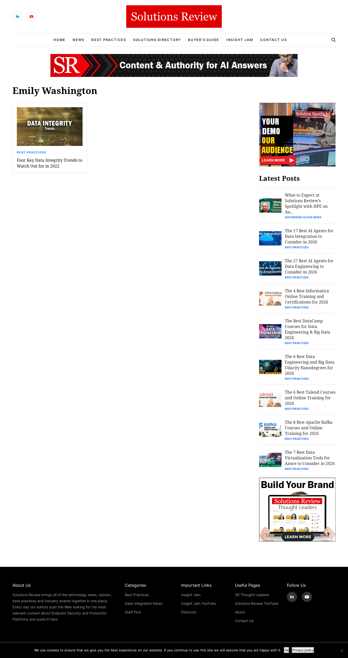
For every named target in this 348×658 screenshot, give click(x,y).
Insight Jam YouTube (198, 603)
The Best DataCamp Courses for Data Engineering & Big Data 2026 (307, 329)
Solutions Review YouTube (256, 603)
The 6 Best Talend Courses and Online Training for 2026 (310, 397)
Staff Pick (133, 612)
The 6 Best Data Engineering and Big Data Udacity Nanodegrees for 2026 (309, 365)
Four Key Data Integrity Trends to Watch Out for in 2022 (49, 163)
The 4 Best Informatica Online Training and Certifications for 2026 (307, 296)
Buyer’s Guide (203, 39)
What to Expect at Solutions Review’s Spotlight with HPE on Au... (306, 203)
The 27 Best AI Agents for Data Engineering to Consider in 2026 (309, 266)
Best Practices (108, 39)
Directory (188, 612)
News (78, 39)
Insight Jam (239, 39)
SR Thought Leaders (252, 594)
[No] (341, 650)
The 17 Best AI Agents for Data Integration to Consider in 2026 (309, 236)
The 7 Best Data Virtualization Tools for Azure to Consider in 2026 (310, 457)
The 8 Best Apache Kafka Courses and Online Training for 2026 (308, 427)
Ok (286, 650)
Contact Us (273, 39)
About (240, 612)
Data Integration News (143, 603)
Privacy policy (303, 650)
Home (59, 39)
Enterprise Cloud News (303, 217)
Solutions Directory (157, 39)
